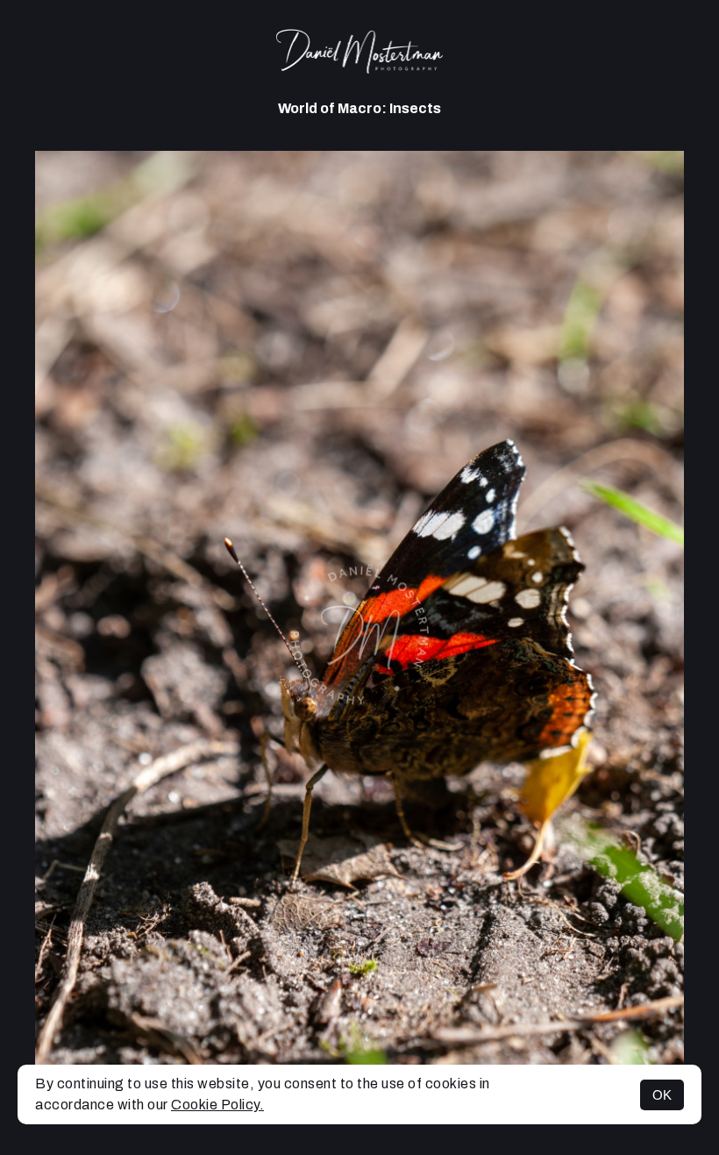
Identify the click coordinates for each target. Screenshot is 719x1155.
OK (662, 1094)
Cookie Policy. (217, 1104)
